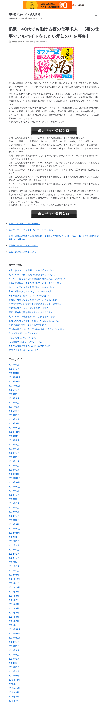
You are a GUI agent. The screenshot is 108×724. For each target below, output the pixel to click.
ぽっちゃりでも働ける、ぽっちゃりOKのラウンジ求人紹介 (36, 329)
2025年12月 (14, 377)
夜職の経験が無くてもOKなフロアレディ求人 (30, 291)
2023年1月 (14, 524)
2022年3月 (14, 566)
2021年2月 (14, 621)
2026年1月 (14, 373)
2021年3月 (14, 616)
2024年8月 (14, 444)
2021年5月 (14, 608)
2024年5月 (14, 457)
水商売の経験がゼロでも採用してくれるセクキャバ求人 (35, 283)
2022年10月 (14, 537)
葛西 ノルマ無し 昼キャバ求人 (24, 223)
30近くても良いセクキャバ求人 (24, 350)
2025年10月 (14, 385)
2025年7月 (14, 398)
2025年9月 (14, 390)
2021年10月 (14, 587)
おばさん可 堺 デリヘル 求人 (22, 337)
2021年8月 (14, 595)
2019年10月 (14, 688)
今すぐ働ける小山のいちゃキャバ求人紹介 (29, 295)
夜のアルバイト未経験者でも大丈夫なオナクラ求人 (33, 316)
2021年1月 (14, 625)
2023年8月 (14, 495)
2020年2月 (14, 671)
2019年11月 (14, 684)
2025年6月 (14, 402)
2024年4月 (14, 461)
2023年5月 (14, 507)
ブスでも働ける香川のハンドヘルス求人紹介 (30, 346)
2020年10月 (14, 637)
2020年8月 (14, 646)
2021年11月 (14, 583)
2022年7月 (14, 549)
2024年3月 (14, 465)
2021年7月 (14, 600)
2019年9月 (14, 692)
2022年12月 (14, 528)
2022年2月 (14, 570)
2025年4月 (14, 411)
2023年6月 (14, 503)
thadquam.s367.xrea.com (23, 42)
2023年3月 (14, 516)
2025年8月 (14, 394)
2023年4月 (14, 511)
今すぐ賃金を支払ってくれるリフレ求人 (27, 325)
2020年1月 (14, 675)
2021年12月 (14, 579)
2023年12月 (14, 478)
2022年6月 (14, 553)
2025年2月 (14, 419)
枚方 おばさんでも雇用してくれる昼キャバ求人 (32, 270)
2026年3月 (14, 364)
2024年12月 (14, 427)
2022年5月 (14, 558)
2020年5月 (14, 658)
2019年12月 (14, 679)
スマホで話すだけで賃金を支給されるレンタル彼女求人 (35, 304)
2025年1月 (14, 423)
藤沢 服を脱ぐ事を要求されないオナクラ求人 (31, 312)
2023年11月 (14, 482)
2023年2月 (14, 520)
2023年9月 (14, 490)
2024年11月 (14, 432)
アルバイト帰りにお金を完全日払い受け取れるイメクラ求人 (37, 278)
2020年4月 (14, 663)
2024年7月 (14, 448)
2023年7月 (14, 499)
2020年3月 (14, 667)
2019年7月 (14, 700)
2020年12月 (14, 629)
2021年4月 (14, 612)
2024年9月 (14, 440)
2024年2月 (14, 469)
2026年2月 (14, 369)
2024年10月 (14, 436)
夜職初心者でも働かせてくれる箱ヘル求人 (29, 308)
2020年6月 (14, 654)
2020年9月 (14, 642)
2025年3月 (14, 415)
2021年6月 (14, 604)
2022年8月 (14, 545)
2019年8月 (14, 696)
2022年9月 (14, 541)
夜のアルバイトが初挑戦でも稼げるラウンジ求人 (32, 274)
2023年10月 (14, 486)
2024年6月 (14, 453)
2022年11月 (14, 532)
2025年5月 (14, 406)
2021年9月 (14, 591)
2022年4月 (14, 562)
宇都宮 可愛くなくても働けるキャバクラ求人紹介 (33, 299)
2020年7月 (14, 650)
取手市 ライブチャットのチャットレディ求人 (31, 229)
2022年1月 (14, 574)
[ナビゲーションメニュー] (96, 16)
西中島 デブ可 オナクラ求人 (23, 245)
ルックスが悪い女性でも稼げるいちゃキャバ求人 (32, 287)
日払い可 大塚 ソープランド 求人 (24, 333)
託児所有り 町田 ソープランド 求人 (25, 341)
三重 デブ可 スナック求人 (22, 251)
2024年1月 (14, 474)
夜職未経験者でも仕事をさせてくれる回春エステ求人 (34, 320)
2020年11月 (14, 633)
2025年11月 (14, 381)
